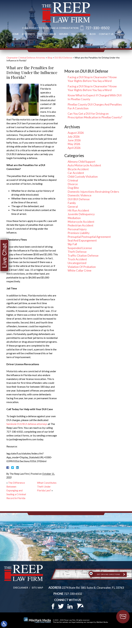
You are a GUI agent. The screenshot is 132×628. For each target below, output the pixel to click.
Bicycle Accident (78, 169)
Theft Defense (77, 251)
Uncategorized (77, 263)
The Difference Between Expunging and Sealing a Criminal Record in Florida (16, 490)
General (73, 206)
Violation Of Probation (82, 266)
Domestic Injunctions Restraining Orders (93, 191)
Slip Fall (72, 244)
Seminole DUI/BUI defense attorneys (26, 423)
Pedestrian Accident (80, 225)
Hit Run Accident (78, 210)
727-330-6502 (97, 28)
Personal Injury (77, 229)
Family (72, 203)
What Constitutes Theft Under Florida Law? (47, 486)
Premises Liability (79, 233)
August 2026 (76, 132)
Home (15, 34)
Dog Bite (73, 187)
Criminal (73, 180)
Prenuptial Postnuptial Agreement (89, 236)
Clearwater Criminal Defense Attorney (25, 57)
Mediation (74, 218)
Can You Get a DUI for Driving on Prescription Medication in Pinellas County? (95, 115)
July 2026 (74, 136)
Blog (93, 34)
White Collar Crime (79, 270)
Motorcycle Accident (81, 221)
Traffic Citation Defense (83, 255)
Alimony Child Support (81, 161)
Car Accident (76, 173)
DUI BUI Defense (63, 57)
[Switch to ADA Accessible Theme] (4, 624)
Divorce (73, 184)
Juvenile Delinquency (81, 214)
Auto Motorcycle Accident (84, 165)
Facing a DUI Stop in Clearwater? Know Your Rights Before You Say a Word (92, 79)
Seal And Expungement (82, 240)
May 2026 (74, 144)
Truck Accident (77, 259)
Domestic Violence (79, 195)
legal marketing (77, 622)
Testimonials (78, 34)
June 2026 (74, 140)
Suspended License (80, 248)
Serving (63, 34)
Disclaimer (20, 587)
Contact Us (106, 34)
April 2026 (74, 147)
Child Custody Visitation (83, 176)
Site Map (37, 587)
